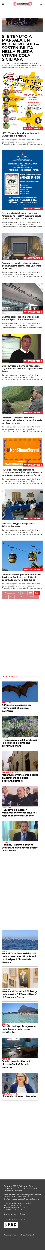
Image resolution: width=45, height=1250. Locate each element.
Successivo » (32, 597)
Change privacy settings (14, 1214)
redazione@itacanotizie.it (20, 1203)
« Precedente (9, 593)
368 (36, 593)
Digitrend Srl (28, 1235)
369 (5, 597)
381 (22, 597)
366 (24, 593)
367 (30, 593)
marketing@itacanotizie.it (15, 1207)
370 (11, 597)
